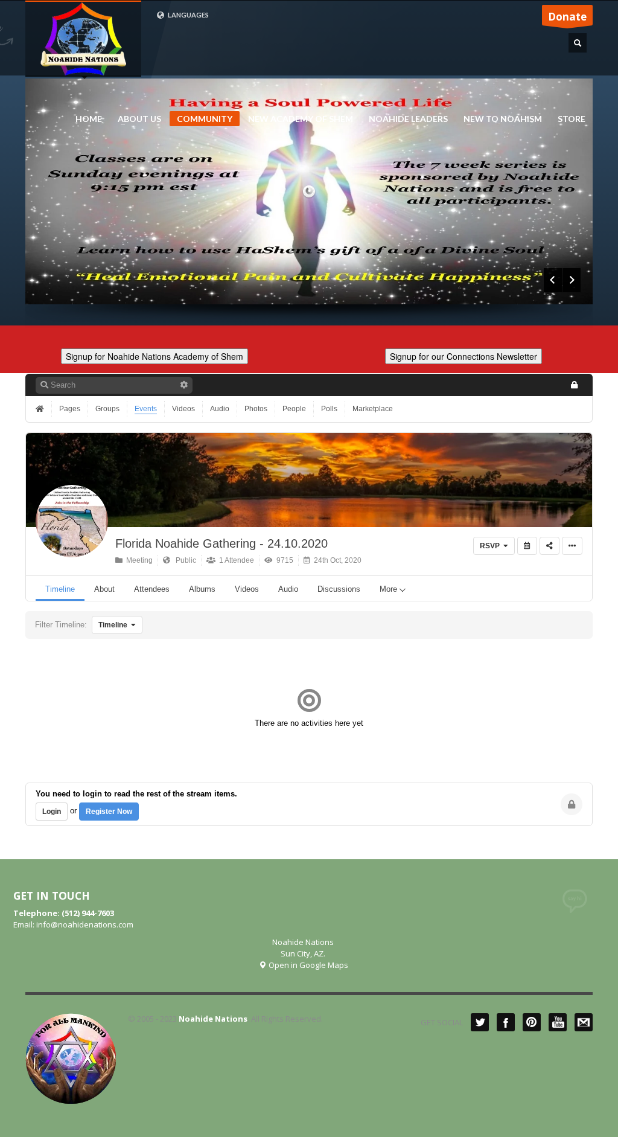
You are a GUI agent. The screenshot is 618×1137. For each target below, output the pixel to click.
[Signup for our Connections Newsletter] (463, 355)
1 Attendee (234, 560)
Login (51, 811)
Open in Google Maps (307, 964)
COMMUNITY (204, 119)
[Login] (573, 385)
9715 (283, 560)
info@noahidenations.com (84, 924)
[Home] (41, 409)
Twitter (480, 1022)
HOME (88, 119)
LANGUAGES (188, 15)
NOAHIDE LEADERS (405, 119)
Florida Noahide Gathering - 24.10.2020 (221, 543)
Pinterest (532, 1022)
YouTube (558, 1022)
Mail (584, 1022)
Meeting (138, 560)
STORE (571, 119)
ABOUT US (135, 119)
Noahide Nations (213, 1018)
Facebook (506, 1022)
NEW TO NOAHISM (499, 119)
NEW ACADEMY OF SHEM (297, 119)
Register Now (109, 811)
